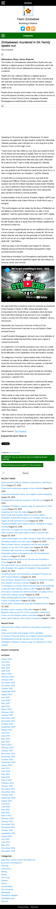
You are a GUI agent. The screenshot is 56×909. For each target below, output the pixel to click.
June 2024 (5, 736)
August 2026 (6, 659)
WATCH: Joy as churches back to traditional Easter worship (25, 458)
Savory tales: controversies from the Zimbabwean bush (24, 603)
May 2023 (5, 774)
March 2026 (6, 674)
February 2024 (7, 748)
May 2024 (5, 739)
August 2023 (6, 765)
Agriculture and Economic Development (18, 860)
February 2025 (7, 712)
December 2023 (8, 753)
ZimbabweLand (7, 898)
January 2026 (7, 680)
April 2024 (5, 742)
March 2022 (6, 815)
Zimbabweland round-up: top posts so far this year (22, 500)
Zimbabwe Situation (9, 895)
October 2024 (7, 724)
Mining (4, 872)
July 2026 (5, 662)
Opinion (4, 880)
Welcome (34, 907)
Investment (6, 869)
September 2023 (8, 762)
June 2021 (5, 842)
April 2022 (5, 812)
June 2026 (5, 665)
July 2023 (5, 768)
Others (4, 883)
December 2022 (8, 789)
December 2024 (8, 718)
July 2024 (5, 733)
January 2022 (7, 821)
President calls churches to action (15, 550)
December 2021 (8, 824)
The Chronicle (20, 431)
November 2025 (8, 685)
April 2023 (5, 777)
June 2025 (5, 700)
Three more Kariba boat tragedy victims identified (22, 488)
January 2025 (7, 715)
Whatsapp (5, 892)
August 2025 (6, 694)
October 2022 (7, 795)
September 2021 (8, 833)
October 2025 (7, 688)
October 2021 (7, 830)
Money (4, 874)
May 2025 (5, 703)
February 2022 (7, 818)
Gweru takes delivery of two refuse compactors (21, 618)
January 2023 (7, 786)
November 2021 (8, 827)
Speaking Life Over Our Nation (14, 512)
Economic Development (11, 863)
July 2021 (5, 839)
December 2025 (8, 682)
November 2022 (8, 792)
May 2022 (5, 809)
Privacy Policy (23, 907)
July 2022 (5, 804)
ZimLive (4, 901)
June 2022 (5, 807)
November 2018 (8, 851)
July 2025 (5, 697)
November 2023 (8, 756)
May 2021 (5, 845)
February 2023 (7, 783)
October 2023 (7, 759)
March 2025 (6, 709)
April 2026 (5, 671)
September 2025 (8, 691)
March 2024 (6, 745)
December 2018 (8, 848)
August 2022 (6, 801)
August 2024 (6, 730)
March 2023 (6, 780)
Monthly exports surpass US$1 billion (17, 609)
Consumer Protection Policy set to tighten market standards (26, 494)
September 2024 (8, 727)
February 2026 (7, 677)
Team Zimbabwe (28, 19)
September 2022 (8, 798)
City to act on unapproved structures (16, 530)
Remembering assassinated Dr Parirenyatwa (22, 465)
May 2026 (5, 668)
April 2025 (5, 706)
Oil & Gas (5, 877)
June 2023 (5, 771)
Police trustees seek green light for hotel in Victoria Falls (25, 532)
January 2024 (7, 750)
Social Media (6, 886)
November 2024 (8, 721)
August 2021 (6, 836)
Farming (4, 866)
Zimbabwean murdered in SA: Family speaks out (25, 43)
